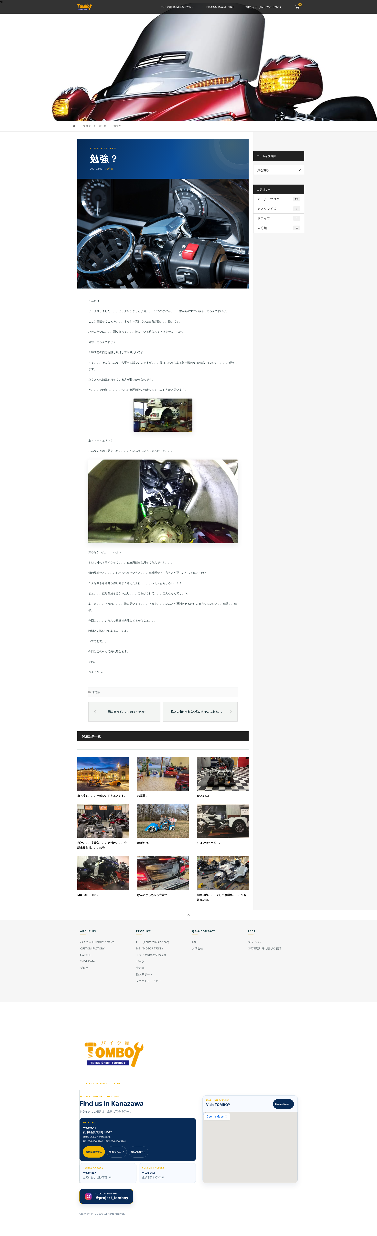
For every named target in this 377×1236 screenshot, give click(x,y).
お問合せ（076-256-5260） (264, 7)
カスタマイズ (277, 209)
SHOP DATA (87, 961)
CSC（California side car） (153, 942)
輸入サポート (144, 974)
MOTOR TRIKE (87, 895)
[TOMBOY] (114, 1053)
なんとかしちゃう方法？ (152, 895)
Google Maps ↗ (283, 1103)
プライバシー (256, 942)
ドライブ (277, 218)
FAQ (194, 942)
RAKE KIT (203, 795)
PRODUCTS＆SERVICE (220, 7)
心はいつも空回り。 (209, 843)
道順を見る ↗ (116, 1151)
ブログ (84, 968)
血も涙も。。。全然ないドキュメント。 (102, 795)
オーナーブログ (277, 199)
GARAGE (85, 955)
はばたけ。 (144, 843)
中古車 (140, 968)
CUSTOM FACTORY (92, 948)
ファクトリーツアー (148, 981)
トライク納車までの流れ (151, 955)
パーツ (140, 961)
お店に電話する (94, 1151)
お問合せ (197, 948)
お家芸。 (142, 795)
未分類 (109, 168)
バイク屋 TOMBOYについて (178, 7)
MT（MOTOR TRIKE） (150, 948)
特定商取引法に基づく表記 (264, 948)
